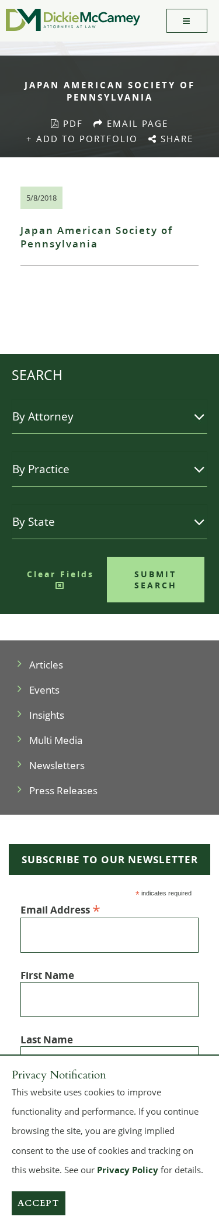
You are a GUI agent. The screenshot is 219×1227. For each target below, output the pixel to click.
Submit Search (155, 579)
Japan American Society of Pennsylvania (96, 236)
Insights (46, 715)
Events (44, 690)
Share (178, 138)
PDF (71, 123)
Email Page (138, 123)
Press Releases (63, 790)
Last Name (46, 1039)
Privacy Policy (127, 1170)
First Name (47, 975)
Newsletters (57, 765)
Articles (46, 664)
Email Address (60, 909)
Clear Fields (60, 574)
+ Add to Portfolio (82, 138)
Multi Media (55, 740)
